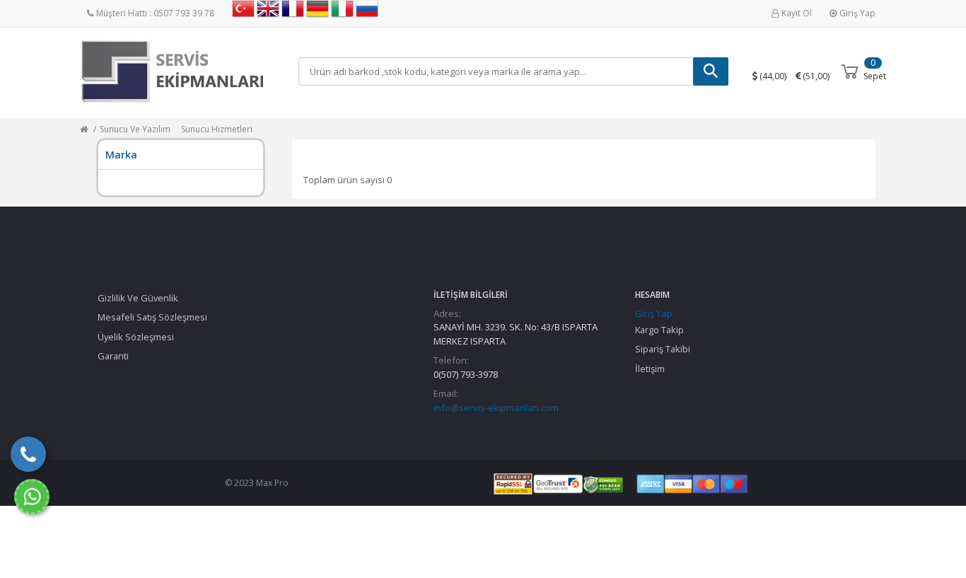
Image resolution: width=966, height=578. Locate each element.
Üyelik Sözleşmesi (136, 336)
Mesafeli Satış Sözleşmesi (152, 317)
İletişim (650, 368)
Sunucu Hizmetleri (216, 129)
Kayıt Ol (796, 13)
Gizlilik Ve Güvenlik (138, 297)
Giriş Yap (857, 13)
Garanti (113, 355)
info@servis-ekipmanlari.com (496, 407)
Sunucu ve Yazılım (135, 129)
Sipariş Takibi (662, 348)
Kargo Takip (659, 329)
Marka (121, 154)
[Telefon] (28, 454)
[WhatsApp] (32, 496)
